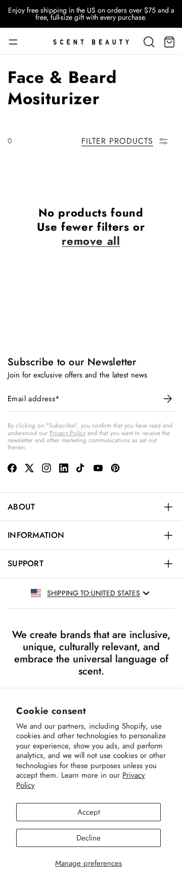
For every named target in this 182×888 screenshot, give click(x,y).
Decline (88, 837)
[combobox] (121, 593)
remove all (91, 241)
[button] (17, 42)
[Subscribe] (168, 399)
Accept (88, 812)
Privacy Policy (67, 433)
